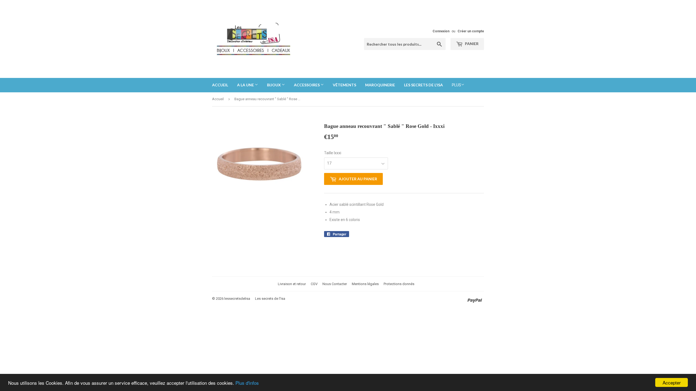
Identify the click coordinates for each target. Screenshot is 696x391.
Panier (471, 43)
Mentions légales (365, 284)
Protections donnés (399, 284)
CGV (314, 284)
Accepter (672, 382)
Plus (456, 85)
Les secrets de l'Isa (270, 299)
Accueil (220, 85)
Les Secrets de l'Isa (423, 85)
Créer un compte (471, 31)
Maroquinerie (380, 85)
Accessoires (307, 85)
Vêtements (344, 85)
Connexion (441, 31)
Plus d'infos (247, 382)
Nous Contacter (334, 284)
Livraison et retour (292, 284)
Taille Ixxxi (332, 153)
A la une (246, 85)
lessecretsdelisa (237, 299)
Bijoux (274, 85)
